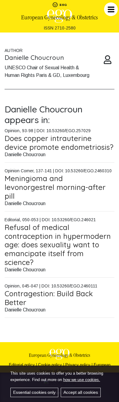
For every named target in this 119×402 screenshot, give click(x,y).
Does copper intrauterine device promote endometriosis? (59, 143)
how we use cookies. (81, 379)
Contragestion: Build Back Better (49, 298)
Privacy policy (77, 364)
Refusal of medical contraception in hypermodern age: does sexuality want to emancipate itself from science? (58, 245)
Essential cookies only (34, 392)
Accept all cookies (80, 392)
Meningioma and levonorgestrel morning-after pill (55, 187)
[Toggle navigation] (111, 9)
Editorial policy (22, 364)
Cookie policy (50, 364)
